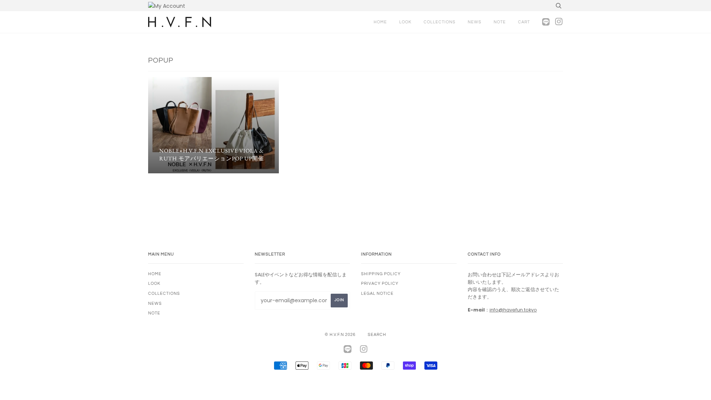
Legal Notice (377, 293)
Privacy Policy (379, 283)
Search (377, 335)
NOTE (500, 22)
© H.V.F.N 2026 (340, 335)
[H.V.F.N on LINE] (540, 22)
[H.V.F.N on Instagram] (557, 23)
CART (524, 22)
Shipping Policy (381, 274)
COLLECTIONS (439, 22)
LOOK (405, 22)
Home (380, 22)
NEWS (474, 22)
